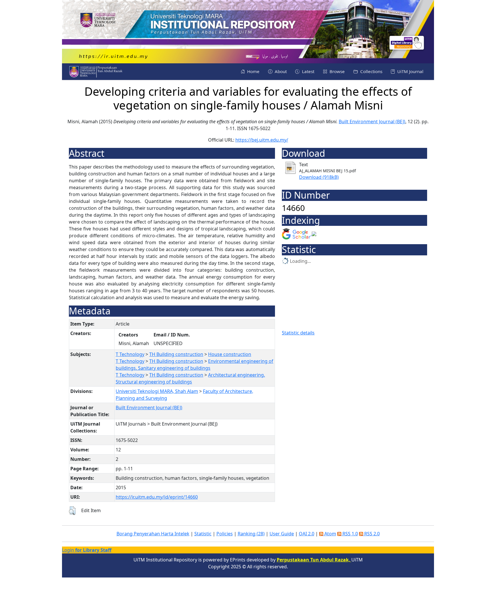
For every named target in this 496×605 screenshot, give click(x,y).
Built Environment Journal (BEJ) (372, 121)
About (280, 71)
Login (86, 550)
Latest (307, 71)
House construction (229, 354)
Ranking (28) (251, 533)
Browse (336, 71)
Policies (224, 533)
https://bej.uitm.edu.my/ (261, 140)
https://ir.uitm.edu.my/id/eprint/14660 (157, 497)
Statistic (203, 533)
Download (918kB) (319, 177)
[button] (72, 510)
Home (252, 71)
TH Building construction (176, 354)
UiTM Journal (409, 71)
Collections (370, 71)
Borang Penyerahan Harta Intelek (153, 533)
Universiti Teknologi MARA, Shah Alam (157, 391)
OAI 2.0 (306, 533)
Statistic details (298, 333)
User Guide (282, 533)
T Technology (130, 354)
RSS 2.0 (371, 533)
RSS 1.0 (349, 533)
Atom (329, 533)
